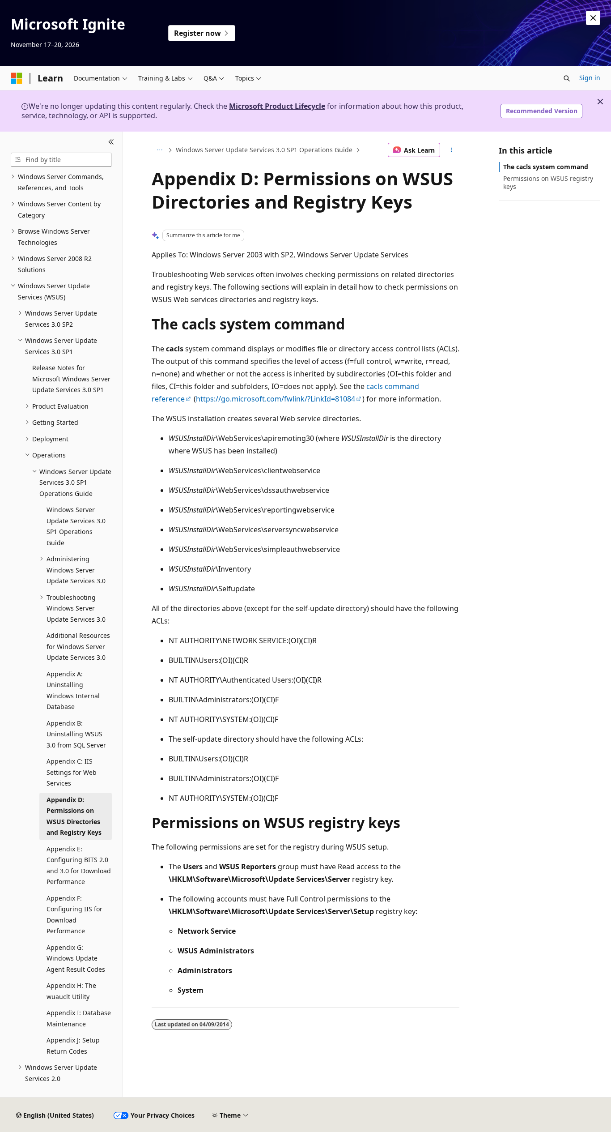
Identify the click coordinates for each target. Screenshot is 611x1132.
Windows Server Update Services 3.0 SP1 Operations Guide (264, 149)
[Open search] (567, 78)
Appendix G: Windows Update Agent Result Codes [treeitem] (76, 958)
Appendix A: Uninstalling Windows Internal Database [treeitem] (73, 690)
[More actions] (451, 150)
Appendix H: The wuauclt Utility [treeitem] (71, 991)
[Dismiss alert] (593, 18)
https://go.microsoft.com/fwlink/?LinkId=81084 (275, 399)
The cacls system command (545, 166)
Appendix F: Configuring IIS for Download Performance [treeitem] (74, 915)
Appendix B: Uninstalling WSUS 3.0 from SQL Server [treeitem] (76, 734)
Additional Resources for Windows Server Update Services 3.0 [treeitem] (78, 646)
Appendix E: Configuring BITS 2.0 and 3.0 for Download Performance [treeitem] (79, 865)
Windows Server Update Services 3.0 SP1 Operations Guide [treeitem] (76, 526)
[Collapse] (111, 142)
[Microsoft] (16, 78)
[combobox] (61, 160)
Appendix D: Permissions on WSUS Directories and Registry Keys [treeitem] (74, 816)
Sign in (589, 77)
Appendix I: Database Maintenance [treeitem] (79, 1018)
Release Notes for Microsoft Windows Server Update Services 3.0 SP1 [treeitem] (71, 378)
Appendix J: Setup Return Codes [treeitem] (73, 1045)
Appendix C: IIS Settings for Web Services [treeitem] (72, 772)
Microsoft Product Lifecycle (277, 106)
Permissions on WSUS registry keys (548, 182)
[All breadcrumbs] (159, 150)
